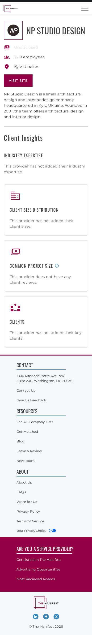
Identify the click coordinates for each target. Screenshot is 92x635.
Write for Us (27, 502)
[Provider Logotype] (13, 30)
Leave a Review (29, 451)
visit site (18, 80)
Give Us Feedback (31, 400)
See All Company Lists (35, 422)
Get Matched (27, 431)
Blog (21, 441)
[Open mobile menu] (84, 8)
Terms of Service (30, 521)
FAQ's (21, 492)
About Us (24, 482)
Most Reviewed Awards (36, 579)
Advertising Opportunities (38, 569)
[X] (56, 616)
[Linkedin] (35, 616)
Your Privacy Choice (31, 530)
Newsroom (26, 461)
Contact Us (26, 390)
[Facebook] (46, 616)
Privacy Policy (28, 511)
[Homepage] (11, 8)
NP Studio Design (55, 30)
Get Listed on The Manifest (39, 560)
